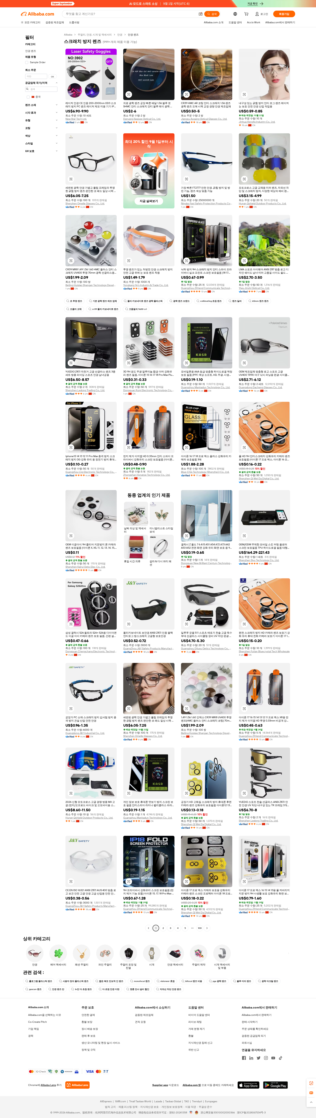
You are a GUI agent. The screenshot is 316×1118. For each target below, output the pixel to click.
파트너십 (247, 1042)
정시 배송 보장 (90, 1028)
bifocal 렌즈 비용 (193, 981)
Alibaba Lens (48, 1085)
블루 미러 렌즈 (244, 981)
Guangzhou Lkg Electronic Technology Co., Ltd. (91, 471)
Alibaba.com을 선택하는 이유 (44, 1014)
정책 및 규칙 (88, 1049)
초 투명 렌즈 (76, 301)
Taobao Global (173, 1101)
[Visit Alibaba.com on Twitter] (258, 1058)
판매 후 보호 (88, 1035)
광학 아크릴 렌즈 (270, 981)
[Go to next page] (207, 928)
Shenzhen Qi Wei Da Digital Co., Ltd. (259, 478)
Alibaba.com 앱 (192, 1085)
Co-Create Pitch (37, 1021)
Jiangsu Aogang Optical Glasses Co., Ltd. (204, 118)
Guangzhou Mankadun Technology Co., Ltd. (205, 387)
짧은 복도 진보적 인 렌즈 (111, 981)
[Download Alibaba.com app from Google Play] (275, 1085)
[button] (200, 14)
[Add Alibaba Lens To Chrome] (77, 1085)
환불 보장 (87, 1021)
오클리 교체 (76, 309)
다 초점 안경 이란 (110, 989)
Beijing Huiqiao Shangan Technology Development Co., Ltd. (91, 285)
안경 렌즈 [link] (133, 34)
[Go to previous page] (148, 928)
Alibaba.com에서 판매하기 (257, 1014)
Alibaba (68, 34)
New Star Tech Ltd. (76, 118)
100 (200, 928)
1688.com (120, 1101)
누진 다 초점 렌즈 (83, 989)
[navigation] (41, 482)
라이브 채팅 (195, 1021)
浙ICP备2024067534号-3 (251, 1112)
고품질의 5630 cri (138, 309)
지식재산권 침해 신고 (200, 1042)
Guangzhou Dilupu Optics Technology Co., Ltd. (206, 648)
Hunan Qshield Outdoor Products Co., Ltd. (262, 203)
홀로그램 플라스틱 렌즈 (40, 981)
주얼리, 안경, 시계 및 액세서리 (95, 34)
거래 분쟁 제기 (196, 1028)
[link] (311, 1083)
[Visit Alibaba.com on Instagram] (266, 1058)
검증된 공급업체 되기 (254, 1035)
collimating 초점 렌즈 (211, 301)
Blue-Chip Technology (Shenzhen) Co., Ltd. (205, 471)
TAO (186, 1101)
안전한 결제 (88, 1014)
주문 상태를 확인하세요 (255, 1028)
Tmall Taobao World (140, 1101)
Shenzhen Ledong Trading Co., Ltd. (85, 390)
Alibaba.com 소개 (38, 1007)
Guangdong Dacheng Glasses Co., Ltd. (260, 387)
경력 (30, 1035)
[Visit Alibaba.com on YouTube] (273, 1058)
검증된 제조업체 (144, 1014)
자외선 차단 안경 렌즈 (170, 989)
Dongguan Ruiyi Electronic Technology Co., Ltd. (148, 390)
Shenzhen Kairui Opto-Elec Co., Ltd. (85, 566)
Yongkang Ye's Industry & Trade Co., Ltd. (145, 285)
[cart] (247, 14)
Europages (211, 1101)
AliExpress (106, 1101)
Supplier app (160, 1085)
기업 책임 (33, 1028)
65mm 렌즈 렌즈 (260, 301)
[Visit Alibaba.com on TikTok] (280, 1058)
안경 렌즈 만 (58, 989)
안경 (119, 34)
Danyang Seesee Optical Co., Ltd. (142, 118)
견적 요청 (140, 1021)
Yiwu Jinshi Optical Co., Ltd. (254, 288)
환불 (190, 1035)
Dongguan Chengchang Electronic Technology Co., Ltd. (91, 651)
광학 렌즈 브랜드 (181, 301)
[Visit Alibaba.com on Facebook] (244, 1058)
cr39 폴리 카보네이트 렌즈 (105, 309)
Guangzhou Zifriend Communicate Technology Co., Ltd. (206, 288)
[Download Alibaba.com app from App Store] (248, 1085)
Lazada (158, 1101)
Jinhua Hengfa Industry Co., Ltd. (257, 121)
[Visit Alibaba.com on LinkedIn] (251, 1058)
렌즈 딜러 (237, 301)
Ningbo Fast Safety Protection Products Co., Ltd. (206, 203)
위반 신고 (193, 1049)
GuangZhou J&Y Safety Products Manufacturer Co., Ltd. (148, 648)
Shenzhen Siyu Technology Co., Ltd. (259, 560)
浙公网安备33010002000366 (218, 1112)
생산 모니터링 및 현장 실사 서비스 (101, 1042)
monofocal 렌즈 (142, 981)
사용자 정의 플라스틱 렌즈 (76, 981)
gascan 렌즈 (35, 989)
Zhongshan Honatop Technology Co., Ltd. (146, 474)
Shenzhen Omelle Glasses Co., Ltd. (85, 203)
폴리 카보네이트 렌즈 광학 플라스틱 (145, 301)
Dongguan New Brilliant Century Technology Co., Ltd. (206, 563)
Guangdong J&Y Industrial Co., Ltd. (85, 733)
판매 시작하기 (250, 1021)
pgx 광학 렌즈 (219, 981)
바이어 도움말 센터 (199, 1014)
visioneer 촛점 (167, 981)
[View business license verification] (191, 1112)
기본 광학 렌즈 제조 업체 (105, 301)
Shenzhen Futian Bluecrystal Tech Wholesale (264, 651)
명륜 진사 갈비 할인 (139, 989)
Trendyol (197, 1101)
